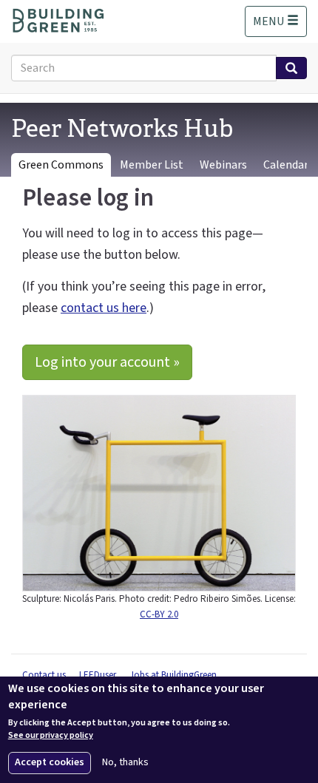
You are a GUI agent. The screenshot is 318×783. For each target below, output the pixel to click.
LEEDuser (97, 675)
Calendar (285, 165)
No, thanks (125, 763)
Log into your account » (107, 362)
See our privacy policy (50, 736)
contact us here (103, 308)
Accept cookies (49, 762)
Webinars (223, 165)
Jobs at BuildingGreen (173, 675)
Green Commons (61, 165)
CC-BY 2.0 (159, 614)
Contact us (44, 675)
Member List (151, 165)
